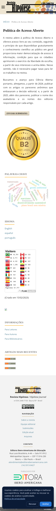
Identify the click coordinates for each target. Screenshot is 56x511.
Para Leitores (11, 329)
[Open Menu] (3, 7)
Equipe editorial (28, 424)
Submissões (28, 428)
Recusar (32, 504)
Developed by (11, 509)
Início (6, 22)
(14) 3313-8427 (28, 465)
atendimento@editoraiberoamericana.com (28, 462)
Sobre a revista (28, 420)
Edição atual (28, 432)
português (10, 237)
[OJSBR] (47, 509)
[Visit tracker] (6, 309)
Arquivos (28, 436)
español (9, 233)
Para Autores (11, 334)
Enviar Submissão (17, 113)
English (8, 228)
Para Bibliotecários (13, 338)
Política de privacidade (14, 499)
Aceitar (45, 504)
